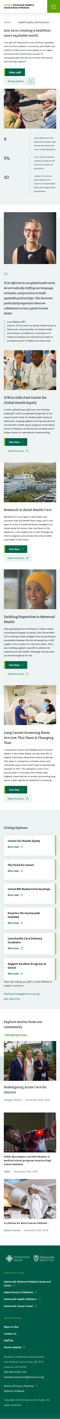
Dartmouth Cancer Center (18, 1306)
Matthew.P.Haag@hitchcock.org (21, 993)
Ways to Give (11, 1326)
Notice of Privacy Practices (19, 1385)
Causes (7, 22)
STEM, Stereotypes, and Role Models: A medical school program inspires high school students (27, 1160)
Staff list (8, 1340)
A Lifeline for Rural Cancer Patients (25, 1223)
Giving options (16, 81)
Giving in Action (13, 1099)
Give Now (14, 442)
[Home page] (30, 1258)
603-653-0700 (12, 1372)
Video (7, 1171)
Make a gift (15, 72)
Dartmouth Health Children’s (20, 1299)
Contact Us (10, 1333)
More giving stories (16, 1034)
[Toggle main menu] (53, 6)
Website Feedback (14, 1391)
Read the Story (16, 450)
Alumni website (12, 1347)
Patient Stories (12, 1230)
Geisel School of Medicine (18, 1292)
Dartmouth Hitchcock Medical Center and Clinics (27, 1283)
